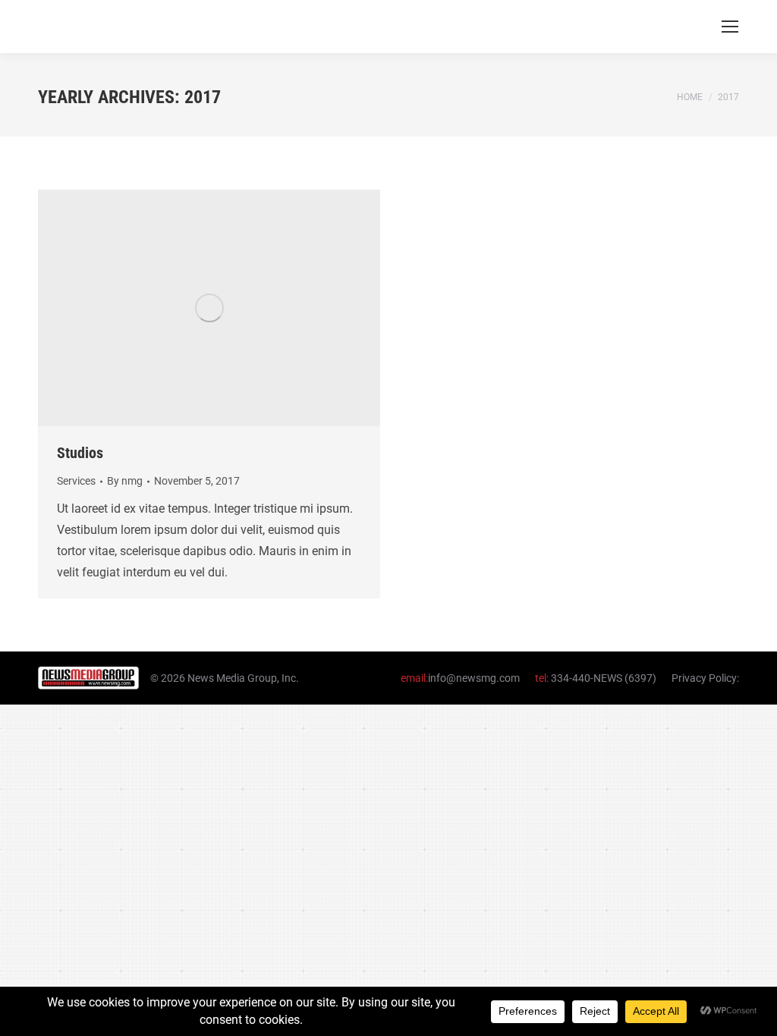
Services (76, 481)
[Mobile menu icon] (730, 26)
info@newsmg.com (474, 678)
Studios (80, 453)
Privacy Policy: (705, 678)
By (125, 481)
